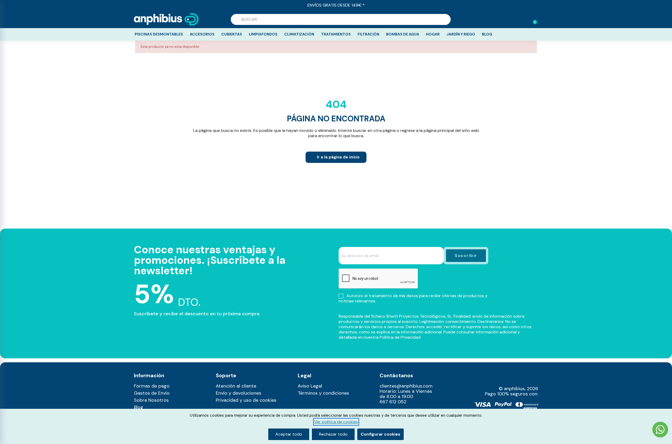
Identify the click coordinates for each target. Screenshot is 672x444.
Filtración (368, 34)
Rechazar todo (333, 434)
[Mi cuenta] (524, 20)
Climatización (299, 34)
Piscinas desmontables (159, 34)
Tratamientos (336, 34)
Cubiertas (231, 34)
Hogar (433, 34)
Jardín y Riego (461, 34)
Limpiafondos (263, 34)
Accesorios (202, 34)
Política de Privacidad (400, 337)
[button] (532, 19)
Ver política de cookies (336, 422)
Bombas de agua (402, 34)
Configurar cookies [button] (380, 434)
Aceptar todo (288, 434)
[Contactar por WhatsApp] (660, 430)
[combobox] (341, 19)
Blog (487, 34)
